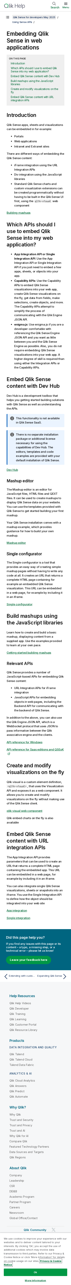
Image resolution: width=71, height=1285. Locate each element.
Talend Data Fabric (21, 1064)
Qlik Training (17, 1013)
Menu (65, 7)
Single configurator (19, 604)
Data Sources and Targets (26, 1152)
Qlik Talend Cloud (20, 1059)
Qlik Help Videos (20, 1003)
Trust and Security (21, 1119)
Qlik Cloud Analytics (22, 1080)
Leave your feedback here (28, 960)
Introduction (18, 63)
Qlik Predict (16, 1091)
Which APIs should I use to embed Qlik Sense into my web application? (34, 69)
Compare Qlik (18, 1141)
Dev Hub (12, 470)
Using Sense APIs (22, 21)
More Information (35, 1280)
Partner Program (20, 1202)
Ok (35, 1272)
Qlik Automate (18, 1096)
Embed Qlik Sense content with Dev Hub (35, 76)
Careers (14, 1207)
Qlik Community (35, 1230)
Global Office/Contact (23, 1218)
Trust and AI (17, 1130)
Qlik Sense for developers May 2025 (34, 17)
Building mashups (18, 213)
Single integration (18, 918)
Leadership (16, 1180)
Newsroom (16, 1212)
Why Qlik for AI (18, 1136)
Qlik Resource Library (23, 1030)
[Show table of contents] (7, 17)
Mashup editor (16, 543)
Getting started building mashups (29, 652)
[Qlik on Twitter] (53, 1230)
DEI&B (13, 1191)
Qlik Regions (17, 1157)
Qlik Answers (18, 1085)
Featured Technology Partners (29, 1146)
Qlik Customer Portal (22, 1024)
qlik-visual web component (24, 811)
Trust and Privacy (20, 1125)
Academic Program (21, 1196)
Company (15, 1175)
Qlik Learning (17, 1019)
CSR (12, 1186)
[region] (35, 1259)
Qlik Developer (19, 1008)
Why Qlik (15, 1114)
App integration (17, 910)
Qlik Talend (16, 1054)
